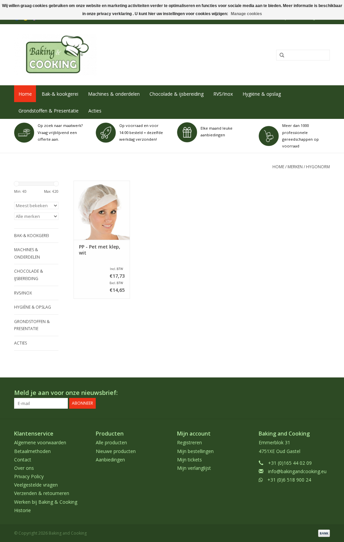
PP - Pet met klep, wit (99, 250)
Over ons (24, 468)
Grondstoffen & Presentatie (48, 110)
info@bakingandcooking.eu (297, 471)
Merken (295, 167)
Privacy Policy (29, 476)
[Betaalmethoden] (323, 533)
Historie (22, 510)
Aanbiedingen (110, 459)
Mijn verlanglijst (194, 468)
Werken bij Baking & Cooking (45, 502)
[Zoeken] (279, 55)
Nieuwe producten (116, 451)
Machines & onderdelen (114, 94)
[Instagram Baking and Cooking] (324, 393)
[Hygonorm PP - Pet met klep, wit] (102, 210)
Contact (22, 459)
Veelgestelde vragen (36, 485)
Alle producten (111, 442)
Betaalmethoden (32, 451)
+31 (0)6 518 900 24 (289, 480)
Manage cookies (246, 13)
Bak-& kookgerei (60, 94)
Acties (94, 110)
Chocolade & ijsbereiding (176, 94)
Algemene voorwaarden (40, 442)
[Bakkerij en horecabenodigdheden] (107, 54)
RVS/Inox (223, 94)
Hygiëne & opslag (262, 94)
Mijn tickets (189, 459)
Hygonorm (318, 167)
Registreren (189, 442)
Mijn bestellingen (195, 451)
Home (25, 94)
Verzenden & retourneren (41, 493)
